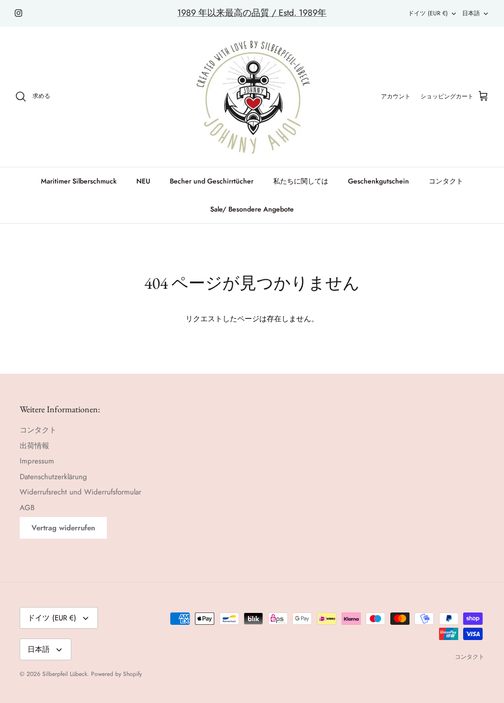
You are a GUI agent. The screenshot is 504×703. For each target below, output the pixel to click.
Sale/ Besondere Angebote (252, 209)
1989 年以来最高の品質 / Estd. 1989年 (251, 12)
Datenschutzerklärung (53, 476)
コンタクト (446, 181)
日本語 (471, 13)
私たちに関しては (300, 181)
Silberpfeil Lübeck (64, 674)
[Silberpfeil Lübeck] (252, 96)
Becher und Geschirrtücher (211, 181)
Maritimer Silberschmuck (79, 181)
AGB (27, 507)
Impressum (37, 461)
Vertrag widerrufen (63, 527)
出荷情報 (34, 445)
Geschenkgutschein (378, 181)
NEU (143, 181)
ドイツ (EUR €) (428, 13)
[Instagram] (18, 13)
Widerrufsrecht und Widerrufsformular (80, 492)
